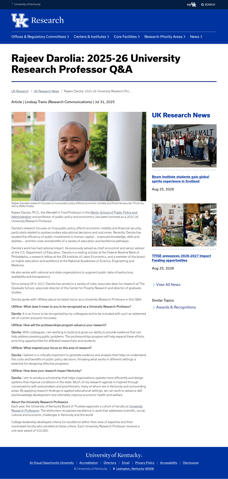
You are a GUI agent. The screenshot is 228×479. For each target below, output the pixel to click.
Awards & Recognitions (176, 307)
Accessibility (168, 462)
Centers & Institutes (90, 37)
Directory (110, 462)
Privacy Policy (144, 462)
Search (210, 4)
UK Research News (46, 91)
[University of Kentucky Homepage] (114, 456)
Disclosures (191, 462)
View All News (168, 285)
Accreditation (88, 462)
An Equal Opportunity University (52, 462)
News (194, 37)
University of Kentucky (27, 4)
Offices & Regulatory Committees (38, 37)
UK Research (20, 91)
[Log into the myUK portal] (192, 4)
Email (125, 462)
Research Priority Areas (163, 37)
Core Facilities (125, 37)
